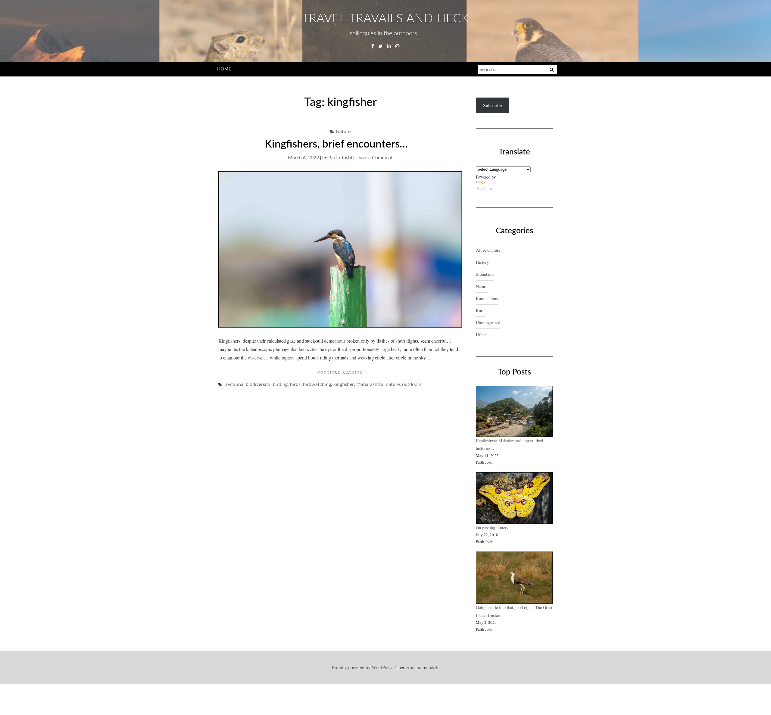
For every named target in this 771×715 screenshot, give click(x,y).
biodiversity (258, 384)
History (482, 262)
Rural (480, 310)
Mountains (485, 274)
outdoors (411, 384)
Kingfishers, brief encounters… (340, 144)
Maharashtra (369, 384)
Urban (481, 334)
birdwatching (317, 384)
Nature (343, 131)
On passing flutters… (494, 527)
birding (280, 384)
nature (393, 384)
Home (224, 69)
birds (295, 384)
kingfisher (343, 384)
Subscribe (492, 105)
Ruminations (487, 298)
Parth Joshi (340, 157)
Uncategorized (488, 322)
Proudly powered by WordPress (362, 667)
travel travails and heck (385, 19)
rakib (433, 667)
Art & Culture (488, 250)
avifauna (234, 384)
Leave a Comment (374, 157)
